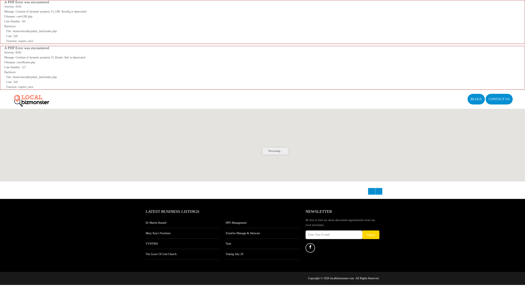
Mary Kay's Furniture (158, 233)
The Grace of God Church (161, 254)
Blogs (476, 99)
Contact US (499, 99)
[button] (262, 142)
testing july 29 (234, 254)
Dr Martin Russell (156, 222)
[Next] (378, 191)
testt (228, 243)
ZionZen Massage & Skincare (243, 233)
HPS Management (236, 222)
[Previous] (371, 191)
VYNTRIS (152, 243)
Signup (371, 234)
